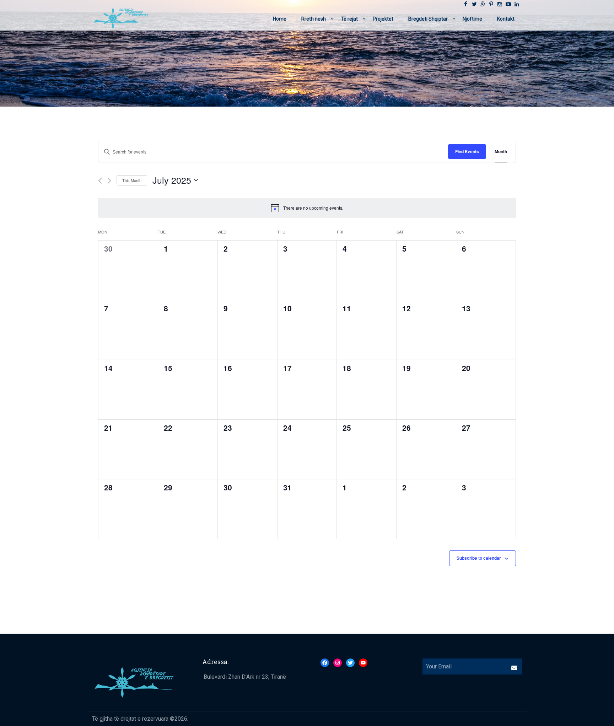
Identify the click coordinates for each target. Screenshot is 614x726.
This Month (131, 180)
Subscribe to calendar (479, 558)
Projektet (383, 19)
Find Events (467, 151)
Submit (514, 666)
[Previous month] (100, 180)
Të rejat (349, 19)
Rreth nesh (313, 19)
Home (279, 19)
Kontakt (506, 19)
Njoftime (472, 19)
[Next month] (109, 180)
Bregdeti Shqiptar (428, 19)
